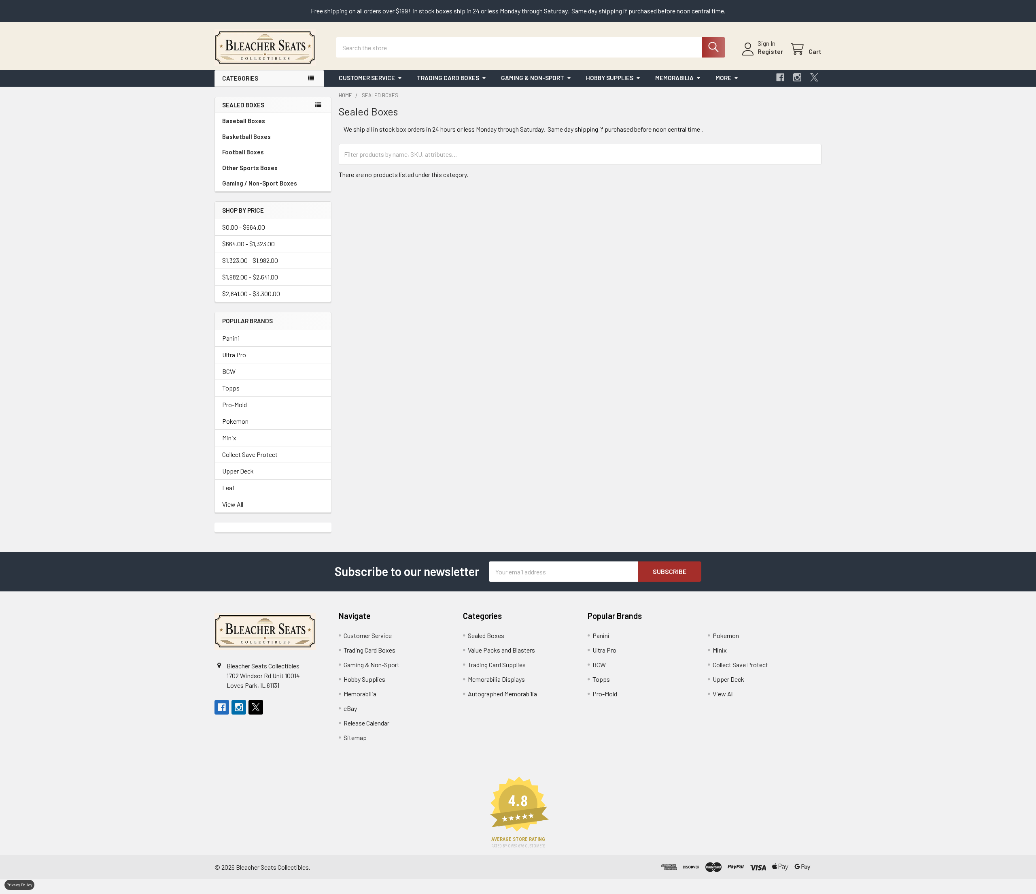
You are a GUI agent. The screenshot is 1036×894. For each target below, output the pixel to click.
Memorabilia (674, 77)
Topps (231, 388)
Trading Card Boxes (448, 77)
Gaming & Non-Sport (532, 77)
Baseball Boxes (243, 120)
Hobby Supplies (609, 77)
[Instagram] (797, 77)
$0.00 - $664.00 (243, 227)
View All (232, 504)
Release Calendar (366, 723)
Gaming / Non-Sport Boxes (259, 183)
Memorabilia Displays (496, 679)
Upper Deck (238, 471)
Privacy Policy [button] (19, 884)
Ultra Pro (234, 354)
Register (770, 51)
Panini (230, 338)
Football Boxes (243, 152)
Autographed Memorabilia (502, 694)
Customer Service (367, 77)
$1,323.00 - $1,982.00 (250, 260)
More (723, 77)
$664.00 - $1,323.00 (248, 244)
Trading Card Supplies (497, 664)
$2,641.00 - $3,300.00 (251, 293)
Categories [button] (240, 78)
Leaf (228, 487)
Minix (229, 438)
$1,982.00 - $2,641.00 (250, 277)
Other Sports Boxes (250, 167)
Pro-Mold (234, 404)
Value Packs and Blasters (501, 650)
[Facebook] (780, 77)
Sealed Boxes (486, 635)
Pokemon (235, 421)
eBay (350, 708)
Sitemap (355, 737)
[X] (814, 77)
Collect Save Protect (250, 454)
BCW (229, 371)
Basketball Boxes (246, 136)
